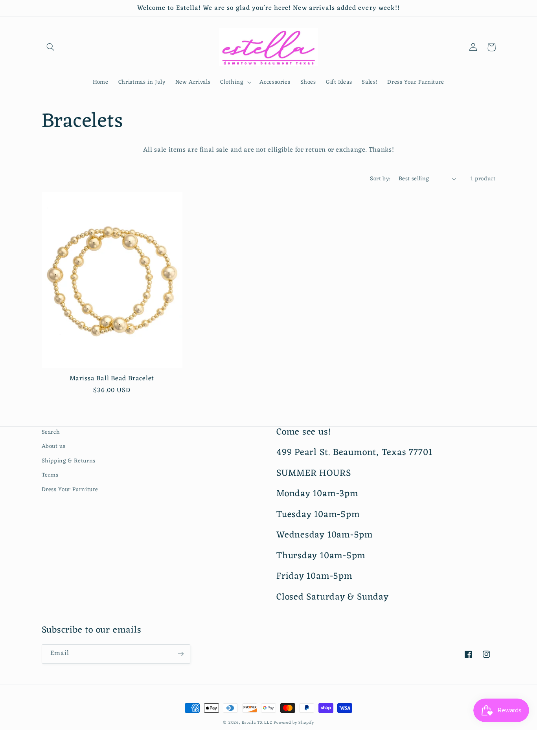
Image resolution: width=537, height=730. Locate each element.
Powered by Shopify (294, 722)
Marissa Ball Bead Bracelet (112, 379)
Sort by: (380, 179)
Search (51, 432)
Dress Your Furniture (70, 489)
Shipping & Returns (69, 461)
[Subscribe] (180, 654)
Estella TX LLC (257, 722)
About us (54, 446)
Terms (50, 475)
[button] (51, 47)
